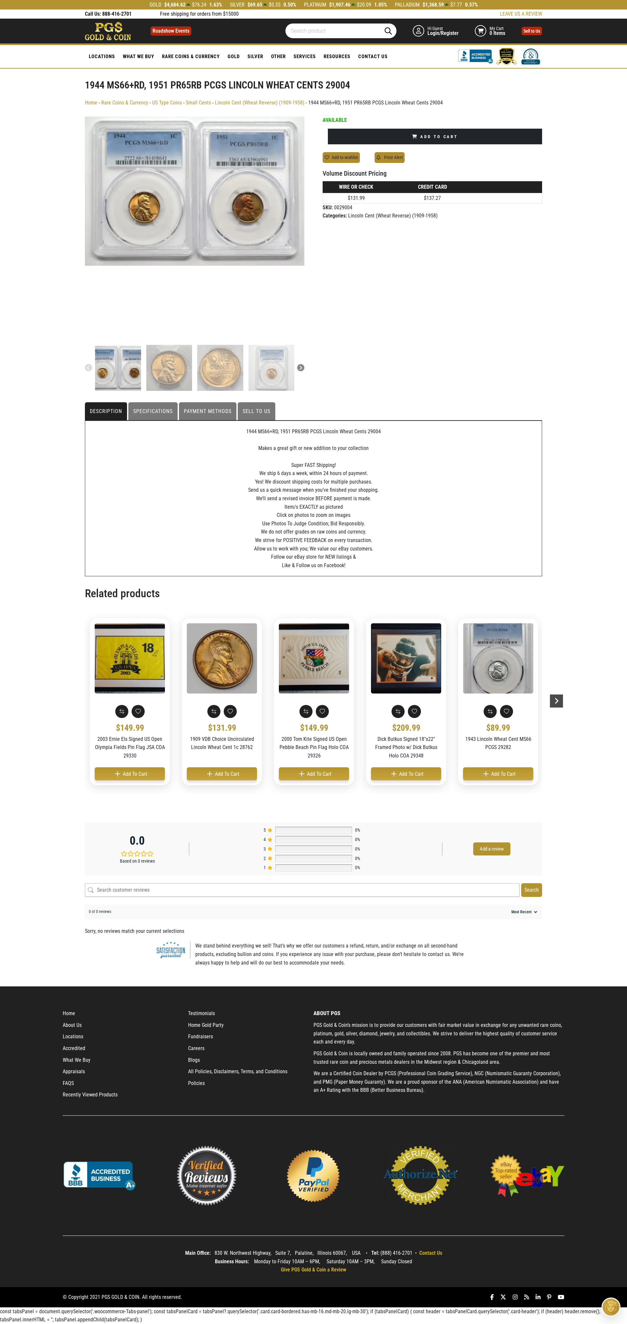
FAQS (68, 1083)
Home (91, 103)
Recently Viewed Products (90, 1095)
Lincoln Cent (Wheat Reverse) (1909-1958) (259, 103)
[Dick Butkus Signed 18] (406, 658)
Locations (102, 56)
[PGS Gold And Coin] (108, 30)
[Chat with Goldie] (611, 1307)
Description (106, 411)
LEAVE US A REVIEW (521, 14)
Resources (337, 56)
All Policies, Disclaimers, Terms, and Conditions (237, 1071)
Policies (196, 1083)
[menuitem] (118, 368)
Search (531, 890)
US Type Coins (167, 103)
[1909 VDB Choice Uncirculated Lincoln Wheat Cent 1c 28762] (222, 658)
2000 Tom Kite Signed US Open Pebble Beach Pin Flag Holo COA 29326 (314, 747)
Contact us (373, 56)
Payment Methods (208, 411)
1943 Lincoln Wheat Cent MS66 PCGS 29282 (498, 743)
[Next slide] (300, 367)
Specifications (153, 411)
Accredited (74, 1048)
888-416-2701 (117, 14)
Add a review (492, 849)
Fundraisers (200, 1036)
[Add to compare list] (121, 711)
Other (278, 56)
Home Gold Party (206, 1025)
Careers (196, 1048)
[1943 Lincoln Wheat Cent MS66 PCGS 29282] (498, 658)
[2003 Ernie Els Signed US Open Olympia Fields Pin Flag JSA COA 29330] (130, 658)
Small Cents (198, 103)
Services (305, 56)
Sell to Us (256, 411)
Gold (234, 56)
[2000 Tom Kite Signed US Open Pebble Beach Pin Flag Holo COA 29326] (314, 658)
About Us (72, 1025)
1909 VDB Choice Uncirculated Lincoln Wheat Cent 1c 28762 (222, 743)
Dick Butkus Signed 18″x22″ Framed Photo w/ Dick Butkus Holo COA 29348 (406, 747)
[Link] (476, 56)
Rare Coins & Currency (191, 56)
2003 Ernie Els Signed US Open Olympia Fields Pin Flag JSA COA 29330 (130, 747)
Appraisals (74, 1071)
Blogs (194, 1060)
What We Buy (138, 56)
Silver (255, 56)
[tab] (106, 411)
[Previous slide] (88, 367)
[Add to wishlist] (138, 711)
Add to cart (439, 136)
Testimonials (201, 1013)
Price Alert (393, 157)
